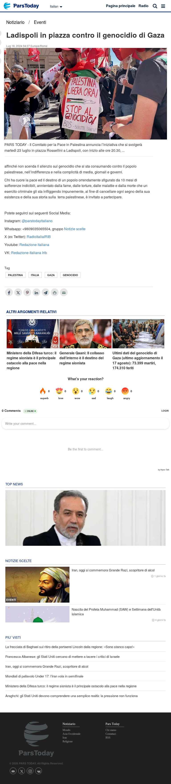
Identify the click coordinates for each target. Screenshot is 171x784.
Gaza (51, 275)
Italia (35, 275)
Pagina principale (120, 5)
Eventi (40, 22)
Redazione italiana (34, 244)
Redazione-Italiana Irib (29, 252)
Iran (65, 737)
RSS (108, 737)
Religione (68, 741)
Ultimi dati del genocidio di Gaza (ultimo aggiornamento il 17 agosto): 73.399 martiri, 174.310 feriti (137, 360)
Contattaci (111, 733)
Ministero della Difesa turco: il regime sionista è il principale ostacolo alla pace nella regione (31, 360)
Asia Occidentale (71, 733)
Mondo (66, 730)
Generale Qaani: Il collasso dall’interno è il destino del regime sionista (81, 358)
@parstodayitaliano (37, 220)
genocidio (70, 275)
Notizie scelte (75, 228)
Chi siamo (111, 730)
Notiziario (15, 22)
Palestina (15, 275)
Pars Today (24, 6)
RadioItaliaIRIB (39, 236)
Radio (143, 5)
